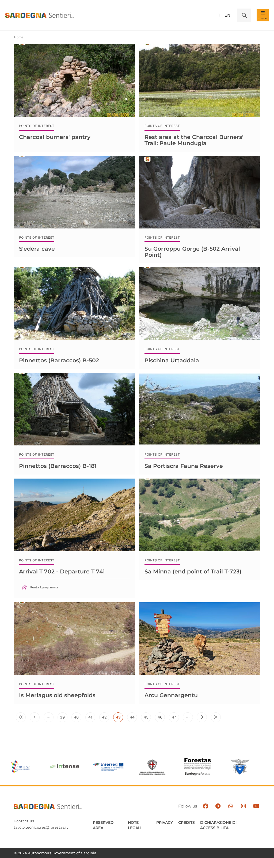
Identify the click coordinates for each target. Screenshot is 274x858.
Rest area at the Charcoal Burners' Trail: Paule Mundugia (193, 140)
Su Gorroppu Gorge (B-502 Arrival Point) (192, 251)
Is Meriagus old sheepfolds (57, 695)
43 (119, 718)
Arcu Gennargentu (171, 695)
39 (63, 718)
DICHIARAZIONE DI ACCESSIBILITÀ (218, 825)
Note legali (134, 825)
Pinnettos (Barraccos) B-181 (58, 466)
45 (147, 718)
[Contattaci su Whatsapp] (231, 806)
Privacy (164, 822)
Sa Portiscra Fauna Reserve (183, 466)
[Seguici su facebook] (205, 806)
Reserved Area (103, 825)
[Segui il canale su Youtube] (256, 806)
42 (105, 718)
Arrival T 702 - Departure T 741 (62, 571)
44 (133, 718)
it (218, 15)
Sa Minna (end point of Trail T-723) (192, 571)
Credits (186, 822)
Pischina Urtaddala (171, 360)
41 (91, 718)
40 (77, 718)
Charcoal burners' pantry (54, 137)
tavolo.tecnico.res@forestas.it (41, 827)
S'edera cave (37, 248)
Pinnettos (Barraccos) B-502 (59, 360)
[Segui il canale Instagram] (243, 806)
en (227, 15)
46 (161, 718)
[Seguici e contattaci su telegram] (218, 806)
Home (18, 37)
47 (175, 718)
